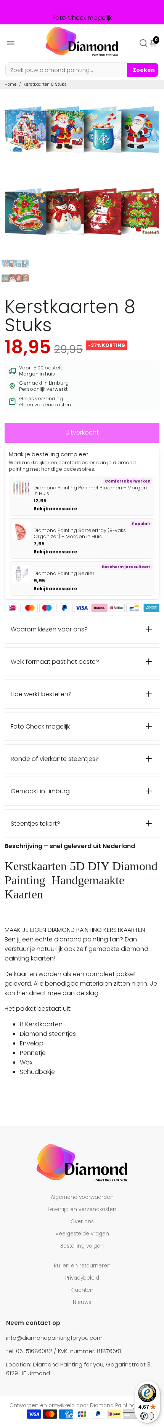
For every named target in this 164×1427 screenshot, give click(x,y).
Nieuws (82, 1302)
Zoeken (144, 70)
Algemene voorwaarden (82, 1197)
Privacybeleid (82, 1278)
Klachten (82, 1290)
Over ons (82, 1221)
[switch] (147, 1416)
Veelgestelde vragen (82, 1233)
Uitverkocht (82, 432)
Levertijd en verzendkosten (82, 1209)
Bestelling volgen (82, 1246)
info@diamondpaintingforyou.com (54, 1338)
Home (10, 84)
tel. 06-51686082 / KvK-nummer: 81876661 (63, 1351)
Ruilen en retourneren (82, 1265)
